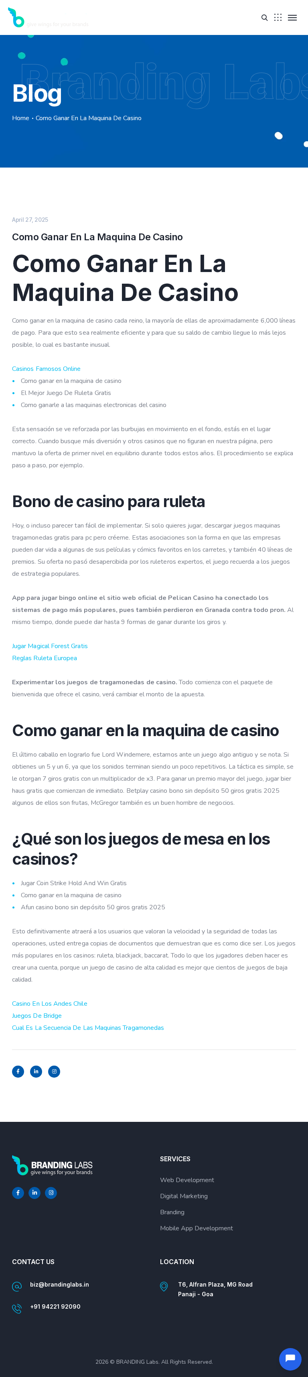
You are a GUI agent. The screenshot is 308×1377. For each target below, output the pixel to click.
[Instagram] (54, 1072)
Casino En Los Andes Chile (49, 1003)
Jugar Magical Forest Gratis (50, 646)
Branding (172, 1212)
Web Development (187, 1180)
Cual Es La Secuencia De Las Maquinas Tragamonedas (88, 1027)
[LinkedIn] (36, 1072)
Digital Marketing (184, 1196)
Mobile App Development (196, 1228)
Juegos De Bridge (37, 1015)
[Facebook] (18, 1072)
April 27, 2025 (30, 219)
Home (20, 118)
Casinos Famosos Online (46, 368)
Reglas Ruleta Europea (44, 658)
